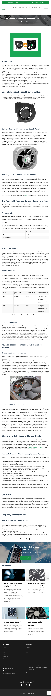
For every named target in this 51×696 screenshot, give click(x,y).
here (26, 195)
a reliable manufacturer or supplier (35, 447)
